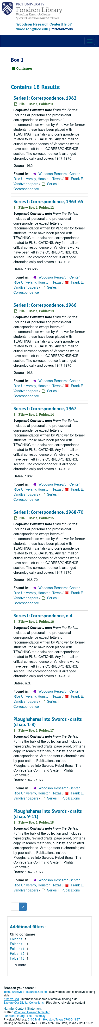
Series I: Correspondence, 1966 (44, 305)
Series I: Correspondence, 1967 (44, 408)
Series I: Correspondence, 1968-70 (48, 512)
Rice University (35, 1016)
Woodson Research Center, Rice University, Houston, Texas (46, 176)
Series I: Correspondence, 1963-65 (48, 201)
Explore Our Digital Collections (24, 1002)
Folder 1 (17, 938)
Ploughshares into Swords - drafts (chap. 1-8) (47, 722)
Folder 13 (17, 958)
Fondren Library (14, 1016)
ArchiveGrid (11, 999)
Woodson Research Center (38, 24)
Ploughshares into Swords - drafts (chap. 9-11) (47, 813)
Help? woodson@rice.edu (44, 26)
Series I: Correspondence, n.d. (43, 615)
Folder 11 (17, 948)
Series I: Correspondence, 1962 (44, 98)
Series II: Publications (63, 798)
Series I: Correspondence (36, 186)
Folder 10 (17, 943)
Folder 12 (17, 953)
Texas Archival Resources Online (25, 991)
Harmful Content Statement (23, 1008)
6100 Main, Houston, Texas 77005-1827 (54, 1019)
